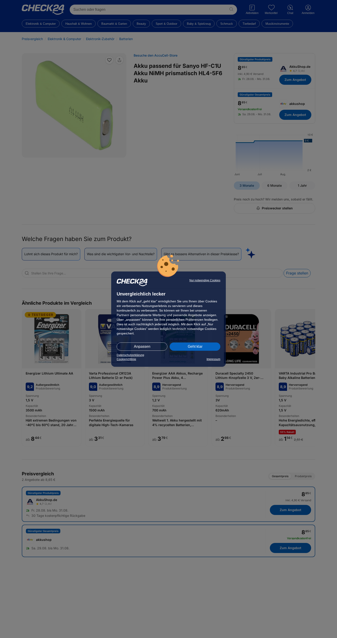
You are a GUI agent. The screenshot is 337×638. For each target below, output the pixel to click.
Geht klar (195, 346)
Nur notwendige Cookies (204, 280)
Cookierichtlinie (126, 359)
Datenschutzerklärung (130, 355)
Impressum (213, 359)
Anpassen (142, 346)
